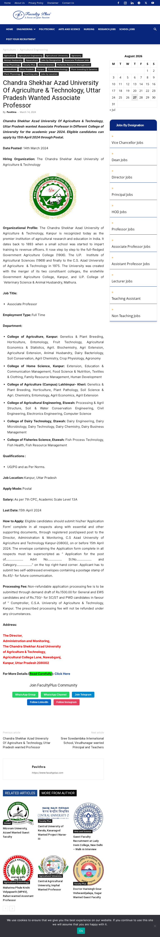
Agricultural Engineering (30, 55)
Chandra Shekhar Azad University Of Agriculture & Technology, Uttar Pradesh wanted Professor (26, 743)
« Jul (112, 110)
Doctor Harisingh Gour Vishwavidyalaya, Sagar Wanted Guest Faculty (87, 893)
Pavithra (11, 112)
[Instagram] (125, 3)
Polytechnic (47, 29)
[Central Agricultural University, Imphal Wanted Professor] (53, 866)
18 (120, 91)
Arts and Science (69, 29)
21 (141, 91)
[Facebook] (118, 3)
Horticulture (10, 69)
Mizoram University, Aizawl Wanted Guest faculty (16, 832)
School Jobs (127, 29)
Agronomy (76, 55)
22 (147, 91)
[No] (155, 926)
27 (134, 97)
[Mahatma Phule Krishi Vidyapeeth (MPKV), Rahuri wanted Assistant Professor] (18, 869)
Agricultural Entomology (16, 882)
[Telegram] (139, 3)
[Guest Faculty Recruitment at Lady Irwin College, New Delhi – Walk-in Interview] (88, 817)
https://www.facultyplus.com (47, 772)
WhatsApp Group (25, 694)
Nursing (89, 29)
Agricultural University (57, 55)
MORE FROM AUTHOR (58, 793)
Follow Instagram (66, 702)
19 (127, 91)
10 (113, 84)
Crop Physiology (12, 64)
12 (127, 84)
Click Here (62, 674)
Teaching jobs (31, 73)
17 (113, 91)
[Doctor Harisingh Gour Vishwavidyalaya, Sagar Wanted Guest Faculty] (88, 870)
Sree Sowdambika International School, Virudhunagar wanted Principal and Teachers (82, 743)
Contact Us (68, 2)
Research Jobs (107, 29)
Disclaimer (52, 2)
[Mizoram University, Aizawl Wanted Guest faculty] (18, 813)
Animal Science (46, 64)
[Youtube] (153, 3)
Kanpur (40, 69)
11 (120, 84)
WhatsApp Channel (55, 694)
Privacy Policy (36, 2)
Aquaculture (32, 60)
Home (7, 2)
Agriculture (9, 49)
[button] (155, 29)
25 (120, 97)
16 (153, 84)
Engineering (24, 29)
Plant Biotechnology (58, 69)
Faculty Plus (29, 64)
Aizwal (7, 823)
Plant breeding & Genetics (84, 69)
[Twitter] (146, 3)
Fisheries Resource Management (73, 64)
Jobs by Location (49, 73)
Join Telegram (83, 694)
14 (141, 84)
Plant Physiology (12, 73)
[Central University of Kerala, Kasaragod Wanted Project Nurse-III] (53, 812)
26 (127, 97)
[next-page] (12, 908)
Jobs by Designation (51, 60)
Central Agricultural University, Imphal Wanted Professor (50, 885)
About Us (20, 2)
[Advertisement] (53, 716)
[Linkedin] (132, 3)
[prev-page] (5, 908)
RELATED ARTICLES (20, 793)
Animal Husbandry (13, 60)
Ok (81, 930)
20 (134, 91)
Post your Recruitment (20, 39)
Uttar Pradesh (27, 69)
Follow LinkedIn (39, 702)
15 (147, 84)
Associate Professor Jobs (77, 60)
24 (113, 97)
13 (134, 84)
